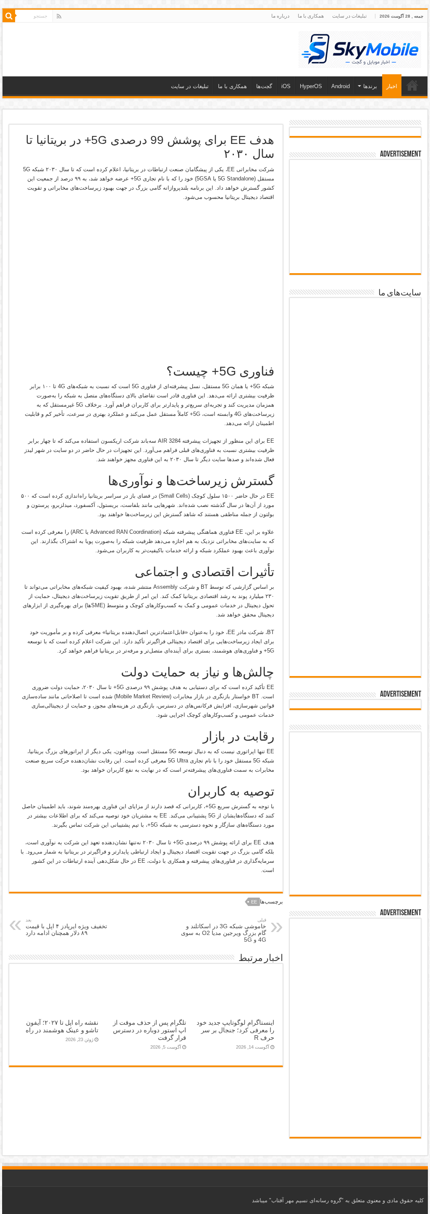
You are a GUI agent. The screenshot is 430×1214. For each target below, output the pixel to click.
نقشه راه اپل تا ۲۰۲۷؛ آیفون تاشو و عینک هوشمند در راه (62, 1026)
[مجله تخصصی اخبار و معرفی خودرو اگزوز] (355, 551)
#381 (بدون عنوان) (412, 85)
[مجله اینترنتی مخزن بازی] (355, 323)
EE (254, 901)
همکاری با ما (311, 16)
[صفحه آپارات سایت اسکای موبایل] (355, 761)
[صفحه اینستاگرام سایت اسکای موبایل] (355, 852)
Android (340, 86)
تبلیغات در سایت (349, 16)
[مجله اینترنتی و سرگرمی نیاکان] (355, 370)
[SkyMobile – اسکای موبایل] (360, 48)
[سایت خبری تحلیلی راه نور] (355, 457)
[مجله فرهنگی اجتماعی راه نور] (355, 415)
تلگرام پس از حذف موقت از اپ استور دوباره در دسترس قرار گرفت (149, 1030)
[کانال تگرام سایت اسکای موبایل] (355, 879)
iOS (286, 86)
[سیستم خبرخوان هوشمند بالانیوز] (355, 603)
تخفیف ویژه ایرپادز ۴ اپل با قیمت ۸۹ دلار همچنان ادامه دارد (66, 926)
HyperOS (311, 86)
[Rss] (59, 16)
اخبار (391, 86)
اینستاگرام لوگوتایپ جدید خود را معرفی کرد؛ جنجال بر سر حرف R (235, 1030)
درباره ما (280, 16)
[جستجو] (9, 16)
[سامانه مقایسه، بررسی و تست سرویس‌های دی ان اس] (355, 648)
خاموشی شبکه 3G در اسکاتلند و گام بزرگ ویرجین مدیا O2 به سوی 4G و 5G (223, 930)
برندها (370, 86)
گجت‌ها (264, 86)
